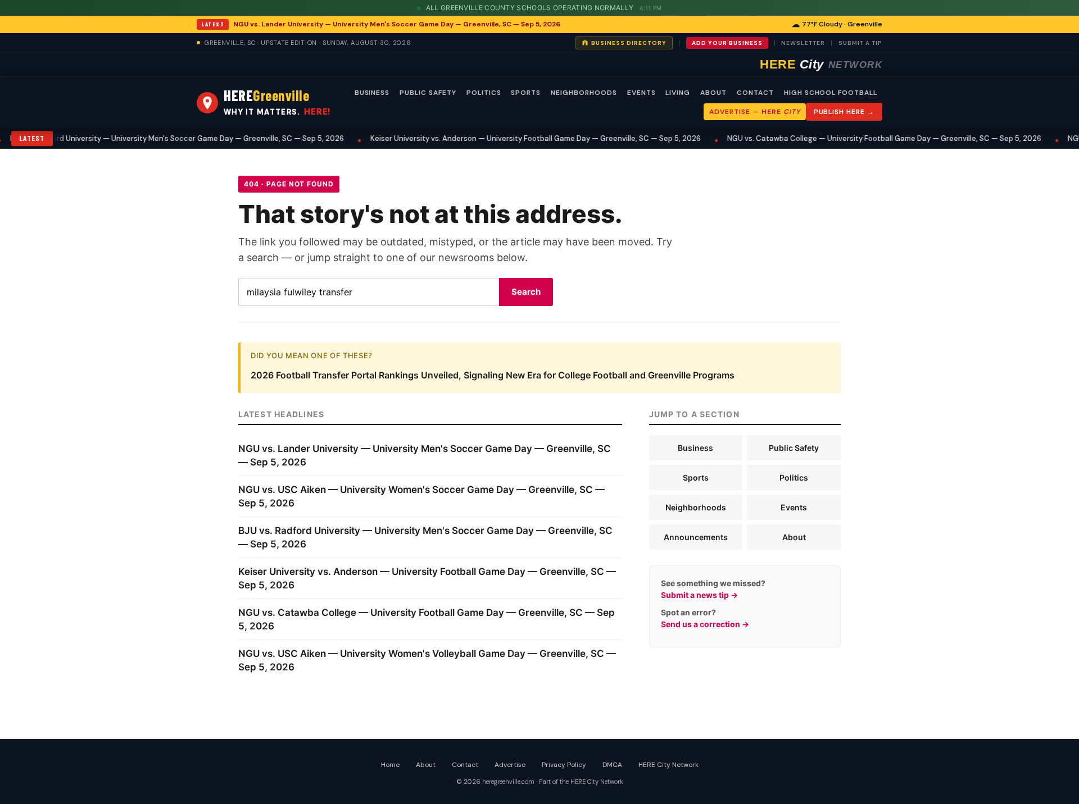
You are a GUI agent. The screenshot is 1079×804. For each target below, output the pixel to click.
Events (794, 507)
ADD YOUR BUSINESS (727, 43)
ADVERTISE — (754, 111)
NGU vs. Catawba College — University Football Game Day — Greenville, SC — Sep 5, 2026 (865, 138)
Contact (465, 764)
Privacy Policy (564, 764)
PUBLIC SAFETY (428, 92)
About (794, 537)
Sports (696, 477)
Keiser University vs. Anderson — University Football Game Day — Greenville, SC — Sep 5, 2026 (516, 138)
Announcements (696, 537)
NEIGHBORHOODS (583, 92)
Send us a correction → (705, 624)
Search (526, 291)
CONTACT (755, 92)
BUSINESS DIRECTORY (629, 43)
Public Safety (794, 448)
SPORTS (526, 92)
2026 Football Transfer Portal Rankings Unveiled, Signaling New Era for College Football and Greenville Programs (493, 375)
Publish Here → (844, 111)
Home (390, 764)
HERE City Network (668, 764)
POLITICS (483, 92)
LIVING (677, 92)
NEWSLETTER (803, 43)
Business (695, 448)
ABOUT (713, 92)
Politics (793, 477)
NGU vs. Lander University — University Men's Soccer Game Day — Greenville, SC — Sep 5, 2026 (396, 24)
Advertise (510, 764)
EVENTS (641, 92)
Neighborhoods (695, 507)
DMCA (612, 764)
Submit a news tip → (699, 595)
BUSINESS (372, 92)
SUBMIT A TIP (860, 43)
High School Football (830, 92)
